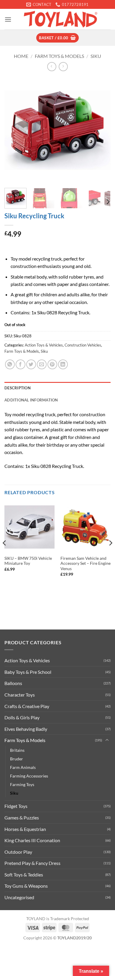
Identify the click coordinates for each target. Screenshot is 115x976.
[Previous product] (63, 66)
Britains (17, 750)
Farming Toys (22, 784)
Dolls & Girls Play (22, 717)
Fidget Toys (15, 806)
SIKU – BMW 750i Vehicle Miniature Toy (28, 561)
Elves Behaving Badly (25, 729)
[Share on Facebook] (20, 364)
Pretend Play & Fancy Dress (32, 863)
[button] (8, 19)
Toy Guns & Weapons (26, 886)
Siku (96, 56)
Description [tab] (17, 387)
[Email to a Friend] (42, 364)
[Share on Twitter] (31, 364)
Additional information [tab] (31, 400)
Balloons (13, 683)
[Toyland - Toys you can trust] (61, 19)
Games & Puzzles (21, 817)
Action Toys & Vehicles (44, 345)
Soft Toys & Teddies (23, 874)
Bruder (16, 758)
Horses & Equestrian (25, 829)
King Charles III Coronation (32, 840)
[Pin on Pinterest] (52, 364)
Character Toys (19, 694)
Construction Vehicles (83, 345)
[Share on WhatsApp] (10, 364)
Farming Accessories (29, 775)
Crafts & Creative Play (26, 706)
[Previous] (14, 130)
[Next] (101, 130)
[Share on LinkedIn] (63, 364)
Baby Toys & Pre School (27, 672)
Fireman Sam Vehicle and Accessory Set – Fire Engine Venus (85, 563)
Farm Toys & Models (59, 56)
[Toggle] (107, 740)
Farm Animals (23, 767)
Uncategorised (19, 897)
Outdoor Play (18, 852)
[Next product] (51, 66)
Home (21, 56)
